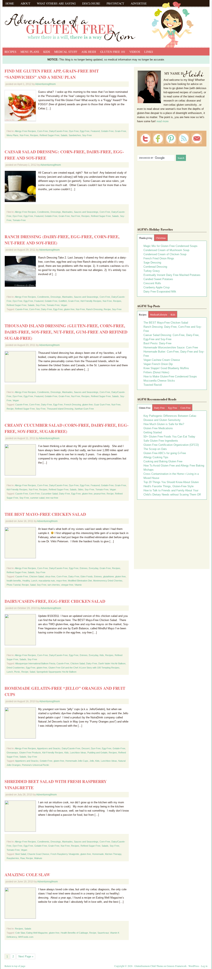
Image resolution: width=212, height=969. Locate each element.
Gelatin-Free (107, 131)
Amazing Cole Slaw (27, 875)
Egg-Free (84, 131)
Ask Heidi (88, 52)
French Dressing (72, 404)
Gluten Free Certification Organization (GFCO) (171, 444)
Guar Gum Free (102, 404)
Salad (33, 585)
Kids (46, 52)
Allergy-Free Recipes (25, 131)
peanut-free (99, 493)
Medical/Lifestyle (158, 314)
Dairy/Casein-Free (58, 131)
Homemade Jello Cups (76, 761)
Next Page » (25, 956)
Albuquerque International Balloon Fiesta (35, 663)
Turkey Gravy (151, 270)
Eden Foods (87, 576)
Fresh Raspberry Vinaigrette (65, 854)
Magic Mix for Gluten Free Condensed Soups (170, 246)
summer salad (37, 498)
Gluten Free (145, 407)
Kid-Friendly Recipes (91, 301)
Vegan (64, 305)
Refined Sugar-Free (49, 135)
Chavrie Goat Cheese (38, 854)
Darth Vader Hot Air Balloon (111, 663)
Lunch (34, 580)
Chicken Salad (36, 576)
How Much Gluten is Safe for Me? (163, 424)
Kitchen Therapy (113, 854)
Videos (134, 52)
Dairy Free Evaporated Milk (159, 291)
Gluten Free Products (30, 752)
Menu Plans (29, 52)
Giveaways (12, 752)
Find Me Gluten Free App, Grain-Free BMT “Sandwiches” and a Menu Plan (52, 74)
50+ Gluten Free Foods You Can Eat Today (169, 436)
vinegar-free (67, 585)
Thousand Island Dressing (60, 408)
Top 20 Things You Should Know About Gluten (171, 482)
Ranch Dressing (94, 309)
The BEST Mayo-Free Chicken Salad (45, 514)
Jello (91, 761)
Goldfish (63, 301)
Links (148, 52)
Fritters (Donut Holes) (156, 372)
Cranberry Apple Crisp (156, 287)
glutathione (108, 576)
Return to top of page (15, 966)
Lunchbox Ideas (78, 752)
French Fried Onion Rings (158, 258)
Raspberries (13, 858)
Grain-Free (120, 131)
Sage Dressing (152, 262)
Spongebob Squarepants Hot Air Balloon (56, 672)
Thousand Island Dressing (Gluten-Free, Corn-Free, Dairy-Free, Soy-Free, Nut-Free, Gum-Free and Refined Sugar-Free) (66, 332)
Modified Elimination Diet (80, 580)
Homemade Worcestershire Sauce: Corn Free (170, 347)
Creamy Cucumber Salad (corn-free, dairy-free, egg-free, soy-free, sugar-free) (67, 428)
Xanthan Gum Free (84, 408)
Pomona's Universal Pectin (35, 765)
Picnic (17, 672)
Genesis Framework (177, 966)
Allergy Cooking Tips (155, 457)
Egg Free (172, 407)
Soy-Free (87, 135)
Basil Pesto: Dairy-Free (157, 343)
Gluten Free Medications (158, 428)
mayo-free (61, 580)
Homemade (98, 854)
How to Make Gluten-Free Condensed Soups (170, 376)
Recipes (10, 52)
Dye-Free (74, 131)
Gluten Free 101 (112, 52)
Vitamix (78, 585)
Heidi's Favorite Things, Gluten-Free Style (168, 486)
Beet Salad (20, 854)
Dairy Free (159, 407)
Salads (64, 135)
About (25, 3)
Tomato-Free (19, 220)
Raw (22, 858)
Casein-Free (21, 309)
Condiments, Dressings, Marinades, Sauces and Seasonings (67, 212)
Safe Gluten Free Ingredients (160, 440)
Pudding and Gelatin (97, 752)
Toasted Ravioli (152, 384)
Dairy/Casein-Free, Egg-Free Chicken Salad (55, 601)
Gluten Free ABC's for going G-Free (164, 453)
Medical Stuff (65, 52)
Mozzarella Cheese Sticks (159, 380)
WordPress (193, 966)
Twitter (145, 138)
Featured (95, 131)
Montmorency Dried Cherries (107, 580)
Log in (204, 966)
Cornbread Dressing (155, 266)
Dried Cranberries (16, 667)
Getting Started (152, 432)
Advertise (139, 3)
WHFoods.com (25, 937)
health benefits (14, 580)
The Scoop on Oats (155, 449)
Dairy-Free (46, 309)
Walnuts (38, 858)
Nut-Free (24, 135)
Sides (80, 489)
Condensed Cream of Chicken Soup (164, 254)
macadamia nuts (47, 580)
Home (10, 3)
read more (163, 121)
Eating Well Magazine (37, 933)
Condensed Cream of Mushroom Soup (166, 250)
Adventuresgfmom (45, 84)
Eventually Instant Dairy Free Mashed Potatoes (171, 275)
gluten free (69, 309)
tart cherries (54, 585)
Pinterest (171, 138)
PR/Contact (115, 3)
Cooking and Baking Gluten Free (162, 461)
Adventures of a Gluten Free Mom (106, 22)
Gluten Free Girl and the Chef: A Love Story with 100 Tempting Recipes (83, 667)
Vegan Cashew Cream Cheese (161, 359)
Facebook (158, 138)
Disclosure (91, 3)
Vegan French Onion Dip (158, 364)
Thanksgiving (145, 237)
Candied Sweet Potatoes (158, 279)
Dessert (86, 748)
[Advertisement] (172, 533)
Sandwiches (75, 135)
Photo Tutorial (13, 585)
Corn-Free (42, 131)
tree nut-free (52, 498)
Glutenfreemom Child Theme (148, 966)
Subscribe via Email (196, 138)
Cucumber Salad (49, 493)
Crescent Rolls (152, 283)
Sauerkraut (103, 933)
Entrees (84, 568)
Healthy (26, 580)
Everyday (93, 568)
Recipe (107, 309)
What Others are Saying (56, 3)
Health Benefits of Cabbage (74, 933)
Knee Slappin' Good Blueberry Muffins (166, 368)
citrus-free (50, 576)
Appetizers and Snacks (48, 748)
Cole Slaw (20, 933)
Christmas (161, 237)
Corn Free (185, 407)
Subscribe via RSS (183, 138)
